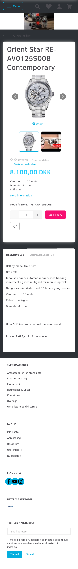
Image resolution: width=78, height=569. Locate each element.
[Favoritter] (48, 6)
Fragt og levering (17, 378)
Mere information (21, 195)
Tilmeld (14, 554)
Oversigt (12, 400)
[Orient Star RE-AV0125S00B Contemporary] (39, 96)
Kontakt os (13, 395)
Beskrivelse (15, 254)
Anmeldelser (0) (42, 254)
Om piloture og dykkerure (22, 406)
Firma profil (13, 384)
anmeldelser (41, 160)
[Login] (59, 6)
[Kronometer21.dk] (39, 21)
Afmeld (30, 554)
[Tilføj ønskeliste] (15, 226)
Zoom (39, 124)
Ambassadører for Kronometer (24, 372)
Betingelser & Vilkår (18, 389)
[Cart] (69, 6)
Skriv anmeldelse (24, 164)
